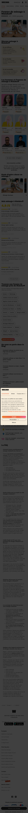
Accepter (14, 416)
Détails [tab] (13, 393)
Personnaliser (13, 419)
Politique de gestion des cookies (16, 411)
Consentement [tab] (5, 393)
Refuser (14, 422)
